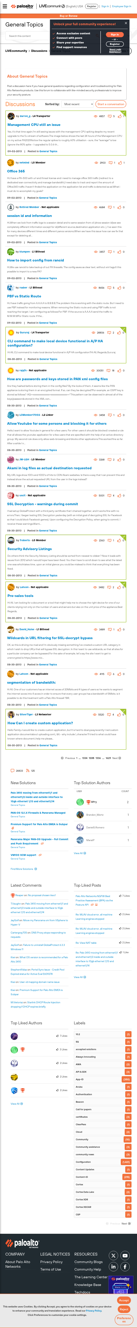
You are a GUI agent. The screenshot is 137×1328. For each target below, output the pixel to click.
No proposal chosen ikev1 (42, 895)
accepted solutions (86, 1049)
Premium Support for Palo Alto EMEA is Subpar (39, 824)
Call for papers (83, 1109)
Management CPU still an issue (33, 124)
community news (85, 1154)
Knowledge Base (87, 1285)
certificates (82, 1117)
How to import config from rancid (35, 260)
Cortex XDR (82, 1199)
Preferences (124, 1320)
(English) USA (74, 6)
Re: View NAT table (86, 942)
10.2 (78, 1034)
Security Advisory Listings (29, 549)
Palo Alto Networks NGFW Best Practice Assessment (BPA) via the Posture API (94, 900)
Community (82, 1139)
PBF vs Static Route (24, 296)
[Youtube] (125, 1255)
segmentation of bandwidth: (31, 682)
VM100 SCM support (24, 855)
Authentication (84, 1094)
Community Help (87, 1269)
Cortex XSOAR (83, 1207)
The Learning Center (91, 1277)
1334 (84, 758)
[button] (124, 1300)
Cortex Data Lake (85, 1192)
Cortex (79, 1184)
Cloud (79, 1132)
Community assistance (88, 1147)
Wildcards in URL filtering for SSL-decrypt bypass (50, 638)
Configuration (83, 1162)
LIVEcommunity (16, 50)
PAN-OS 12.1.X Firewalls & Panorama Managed (38, 812)
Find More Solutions (22, 869)
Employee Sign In (121, 6)
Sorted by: (52, 104)
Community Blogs (88, 1262)
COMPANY (15, 1254)
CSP (78, 1214)
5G (77, 1041)
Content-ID (82, 1177)
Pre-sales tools (20, 596)
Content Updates (85, 1169)
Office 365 (16, 171)
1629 (108, 758)
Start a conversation (111, 104)
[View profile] (11, 116)
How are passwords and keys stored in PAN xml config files (57, 379)
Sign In (105, 6)
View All (78, 853)
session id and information (29, 216)
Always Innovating (86, 1056)
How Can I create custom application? (40, 723)
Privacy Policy (93, 1310)
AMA (78, 1064)
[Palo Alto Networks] (22, 1243)
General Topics (48, 151)
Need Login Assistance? (115, 50)
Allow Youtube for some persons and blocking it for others (56, 423)
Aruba (79, 1087)
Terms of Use (50, 1269)
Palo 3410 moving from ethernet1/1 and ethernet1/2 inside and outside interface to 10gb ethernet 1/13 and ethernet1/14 (37, 797)
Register (91, 6)
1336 (98, 758)
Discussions (39, 50)
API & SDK (81, 1071)
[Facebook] (125, 1266)
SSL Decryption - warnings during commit (42, 504)
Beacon (80, 1102)
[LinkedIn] (113, 1266)
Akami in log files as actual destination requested (49, 468)
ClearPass (81, 1124)
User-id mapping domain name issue (40, 982)
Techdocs (82, 1292)
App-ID (79, 1079)
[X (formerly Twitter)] (113, 1255)
